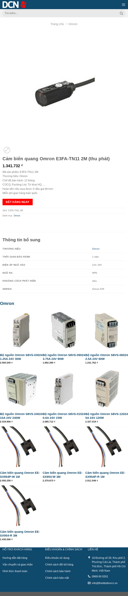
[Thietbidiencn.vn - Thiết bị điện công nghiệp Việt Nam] (14, 4)
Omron (73, 24)
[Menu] (124, 4)
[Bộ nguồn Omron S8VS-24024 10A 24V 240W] (21, 388)
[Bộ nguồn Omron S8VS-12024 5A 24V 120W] (106, 388)
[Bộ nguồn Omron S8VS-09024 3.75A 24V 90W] (64, 329)
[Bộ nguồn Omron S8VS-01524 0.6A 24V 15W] (64, 388)
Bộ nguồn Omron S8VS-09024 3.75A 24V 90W (64, 357)
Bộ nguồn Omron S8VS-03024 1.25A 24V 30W (21, 357)
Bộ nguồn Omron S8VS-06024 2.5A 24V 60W (106, 357)
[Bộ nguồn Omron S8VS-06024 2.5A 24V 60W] (106, 329)
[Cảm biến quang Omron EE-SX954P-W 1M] (21, 447)
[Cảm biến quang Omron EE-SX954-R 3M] (21, 506)
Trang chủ (57, 24)
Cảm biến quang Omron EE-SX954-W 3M (62, 474)
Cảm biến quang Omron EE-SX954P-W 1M (20, 474)
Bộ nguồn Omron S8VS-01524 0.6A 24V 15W (64, 415)
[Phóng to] (7, 150)
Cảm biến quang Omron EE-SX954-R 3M (20, 533)
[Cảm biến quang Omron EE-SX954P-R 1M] (106, 447)
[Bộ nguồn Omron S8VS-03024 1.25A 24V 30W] (21, 329)
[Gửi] (121, 13)
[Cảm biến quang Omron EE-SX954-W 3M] (64, 447)
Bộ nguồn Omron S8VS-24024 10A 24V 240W (21, 415)
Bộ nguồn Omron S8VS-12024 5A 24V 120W (106, 415)
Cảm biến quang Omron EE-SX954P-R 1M (105, 474)
